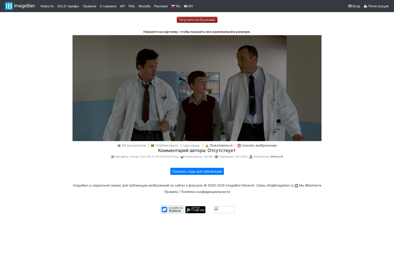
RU (177, 6)
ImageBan (24, 5)
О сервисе (108, 6)
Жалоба (144, 6)
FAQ (132, 6)
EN (190, 6)
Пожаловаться (221, 145)
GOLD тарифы (68, 6)
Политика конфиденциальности (205, 192)
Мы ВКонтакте (310, 185)
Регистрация (378, 6)
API (122, 6)
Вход (356, 6)
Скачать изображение (259, 145)
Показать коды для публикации (197, 171)
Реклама (161, 6)
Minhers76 (277, 156)
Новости (47, 6)
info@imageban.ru (280, 185)
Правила (89, 6)
